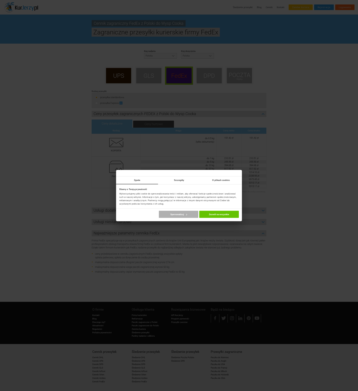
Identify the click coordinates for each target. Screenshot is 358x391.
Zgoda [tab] (137, 180)
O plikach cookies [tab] (221, 180)
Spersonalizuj (177, 214)
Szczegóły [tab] (179, 180)
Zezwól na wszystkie (219, 214)
